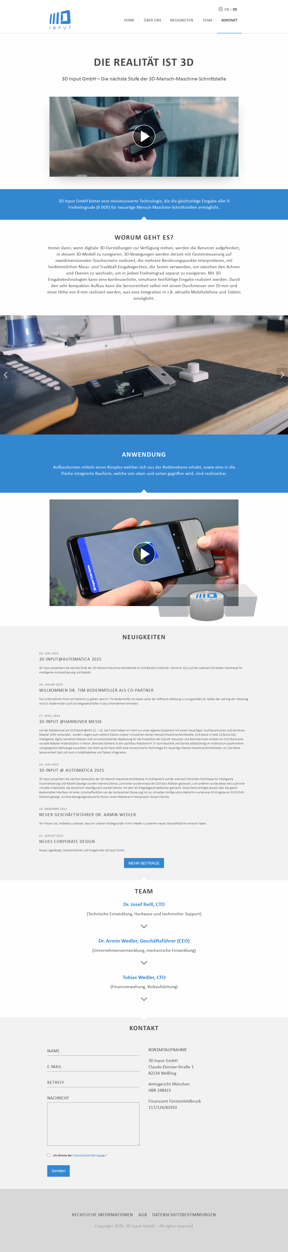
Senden (58, 1171)
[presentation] (5, 375)
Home (129, 20)
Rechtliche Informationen (102, 1215)
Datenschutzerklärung (87, 1155)
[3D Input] (60, 19)
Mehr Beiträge (144, 863)
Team (207, 20)
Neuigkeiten (181, 20)
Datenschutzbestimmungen (184, 1215)
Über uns (152, 20)
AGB (142, 1215)
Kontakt (229, 20)
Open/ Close (144, 926)
